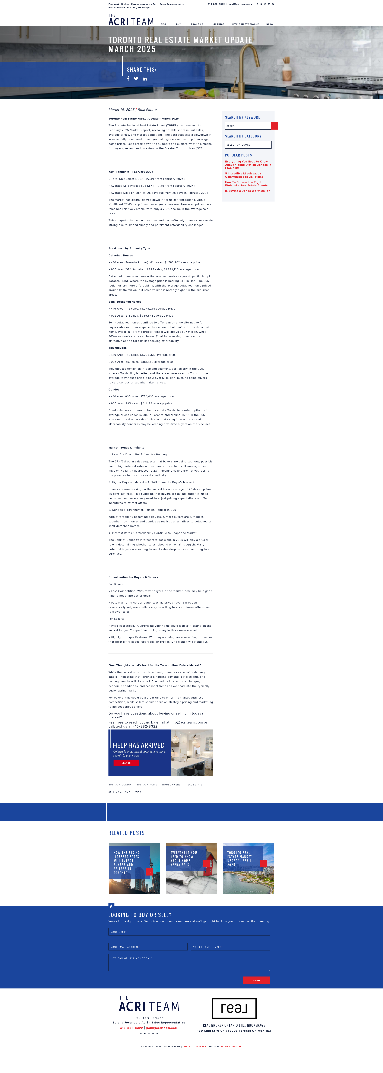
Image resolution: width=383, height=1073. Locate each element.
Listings (219, 24)
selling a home (119, 792)
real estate (194, 784)
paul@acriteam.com (240, 3)
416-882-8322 (216, 3)
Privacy (201, 1046)
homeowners (171, 784)
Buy (179, 24)
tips (138, 792)
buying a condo (119, 784)
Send (256, 980)
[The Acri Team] (130, 19)
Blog (269, 24)
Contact (188, 1046)
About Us (197, 24)
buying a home (146, 784)
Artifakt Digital (231, 1046)
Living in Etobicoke (245, 24)
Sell (164, 24)
